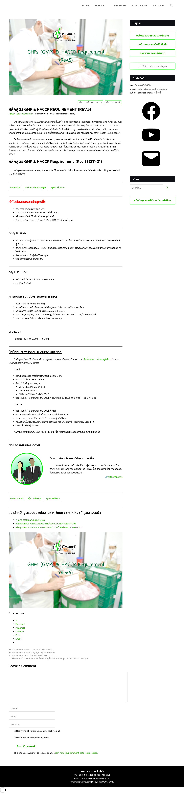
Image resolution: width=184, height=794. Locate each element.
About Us (120, 5)
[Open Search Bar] (171, 5)
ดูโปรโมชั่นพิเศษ (58, 187)
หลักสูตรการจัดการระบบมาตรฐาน (25, 649)
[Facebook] (151, 121)
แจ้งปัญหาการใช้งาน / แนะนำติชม (152, 200)
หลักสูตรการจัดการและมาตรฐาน (90, 102)
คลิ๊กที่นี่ (157, 92)
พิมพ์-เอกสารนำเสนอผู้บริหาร (97, 359)
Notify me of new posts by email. (33, 737)
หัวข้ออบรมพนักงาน (24, 113)
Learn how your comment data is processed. (76, 753)
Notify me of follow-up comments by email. (38, 731)
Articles (158, 5)
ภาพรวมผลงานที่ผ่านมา (152, 53)
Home (85, 5)
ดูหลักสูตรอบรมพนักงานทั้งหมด (30, 520)
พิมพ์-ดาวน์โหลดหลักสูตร (35, 187)
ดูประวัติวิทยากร (115, 477)
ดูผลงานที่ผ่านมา (53, 498)
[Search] (167, 187)
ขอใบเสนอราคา (16, 498)
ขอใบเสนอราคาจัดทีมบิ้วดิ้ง (152, 44)
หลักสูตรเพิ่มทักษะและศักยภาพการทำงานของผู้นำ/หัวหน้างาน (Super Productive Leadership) (50, 658)
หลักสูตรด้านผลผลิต (113, 102)
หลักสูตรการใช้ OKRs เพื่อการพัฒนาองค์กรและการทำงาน (34, 655)
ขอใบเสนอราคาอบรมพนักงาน (152, 35)
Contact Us (139, 5)
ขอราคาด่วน (15, 187)
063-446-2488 (143, 85)
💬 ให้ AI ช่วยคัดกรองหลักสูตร (152, 66)
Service (99, 5)
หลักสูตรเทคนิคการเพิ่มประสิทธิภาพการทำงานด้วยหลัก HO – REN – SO (48, 527)
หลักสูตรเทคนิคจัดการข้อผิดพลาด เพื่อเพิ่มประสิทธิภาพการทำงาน (46, 523)
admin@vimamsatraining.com (152, 89)
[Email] (151, 168)
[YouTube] (151, 144)
